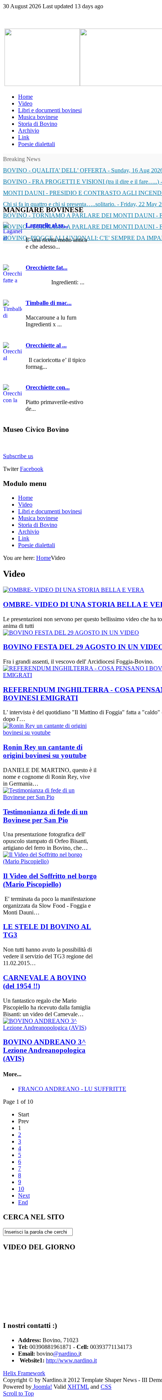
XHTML (78, 1386)
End (23, 1202)
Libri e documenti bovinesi (50, 511)
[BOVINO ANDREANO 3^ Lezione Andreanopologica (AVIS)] (50, 1027)
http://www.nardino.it (71, 1360)
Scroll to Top (18, 1393)
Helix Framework (24, 1373)
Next (24, 1195)
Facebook (31, 469)
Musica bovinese (38, 518)
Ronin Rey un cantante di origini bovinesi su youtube (44, 751)
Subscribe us (18, 456)
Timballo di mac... (49, 303)
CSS (106, 1386)
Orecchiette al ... (46, 345)
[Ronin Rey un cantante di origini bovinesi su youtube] (50, 732)
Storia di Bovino (37, 525)
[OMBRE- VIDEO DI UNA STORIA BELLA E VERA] (73, 590)
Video (25, 504)
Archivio (28, 531)
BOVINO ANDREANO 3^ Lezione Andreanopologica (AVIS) (44, 1050)
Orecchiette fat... (46, 267)
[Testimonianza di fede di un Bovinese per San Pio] (50, 797)
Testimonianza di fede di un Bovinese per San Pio (45, 816)
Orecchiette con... (48, 387)
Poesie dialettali (36, 545)
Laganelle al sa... (47, 225)
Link (23, 538)
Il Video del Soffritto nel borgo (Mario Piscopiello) (50, 880)
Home (25, 498)
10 (21, 1189)
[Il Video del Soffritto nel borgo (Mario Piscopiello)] (50, 861)
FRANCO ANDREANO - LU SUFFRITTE (72, 1089)
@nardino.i (66, 1353)
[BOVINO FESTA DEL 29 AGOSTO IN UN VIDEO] (71, 632)
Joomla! (42, 1386)
